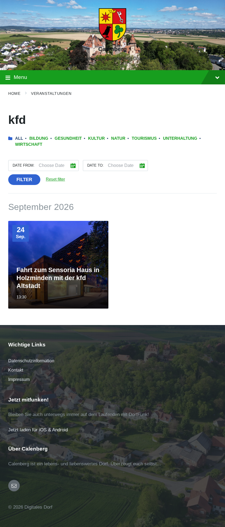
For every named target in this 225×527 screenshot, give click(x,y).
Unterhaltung (180, 138)
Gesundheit (68, 138)
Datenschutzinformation (31, 360)
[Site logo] (112, 39)
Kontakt (15, 370)
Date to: (95, 165)
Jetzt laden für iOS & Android (38, 429)
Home (14, 93)
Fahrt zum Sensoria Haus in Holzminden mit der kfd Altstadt (57, 277)
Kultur (96, 138)
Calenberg (112, 49)
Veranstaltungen (51, 93)
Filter (24, 179)
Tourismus (144, 138)
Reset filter (55, 179)
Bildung (38, 138)
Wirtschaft (28, 144)
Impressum (19, 379)
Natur (118, 138)
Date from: (24, 165)
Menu (20, 77)
